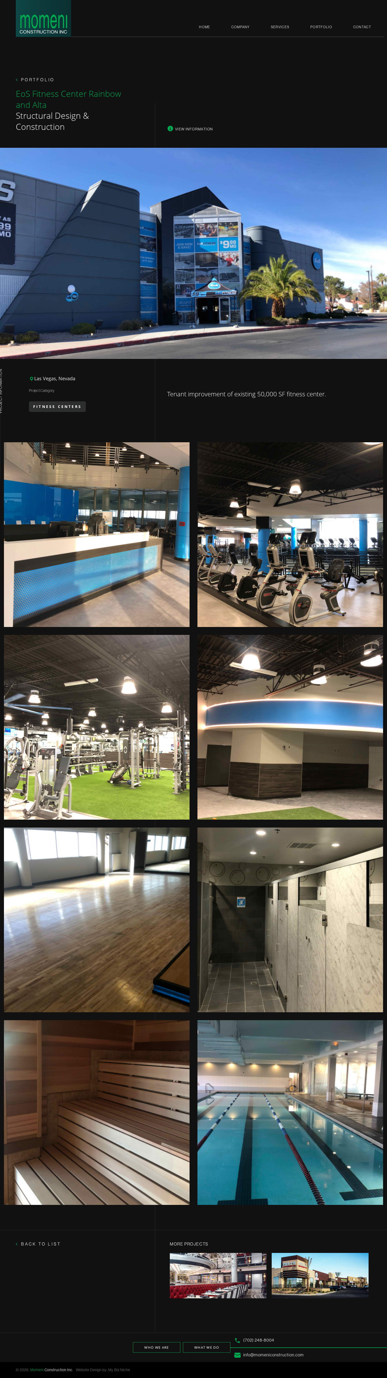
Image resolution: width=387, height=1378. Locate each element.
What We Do (206, 1347)
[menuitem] (204, 27)
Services (280, 27)
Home (204, 27)
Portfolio (321, 27)
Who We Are (156, 1347)
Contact (362, 27)
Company (240, 27)
